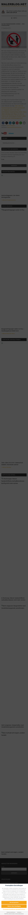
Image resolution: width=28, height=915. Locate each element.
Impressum (19, 912)
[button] (14, 902)
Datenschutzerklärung (11, 912)
